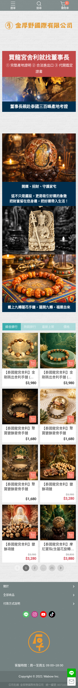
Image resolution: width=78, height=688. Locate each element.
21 (52, 568)
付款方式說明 (11, 603)
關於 (6, 586)
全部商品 (9, 594)
